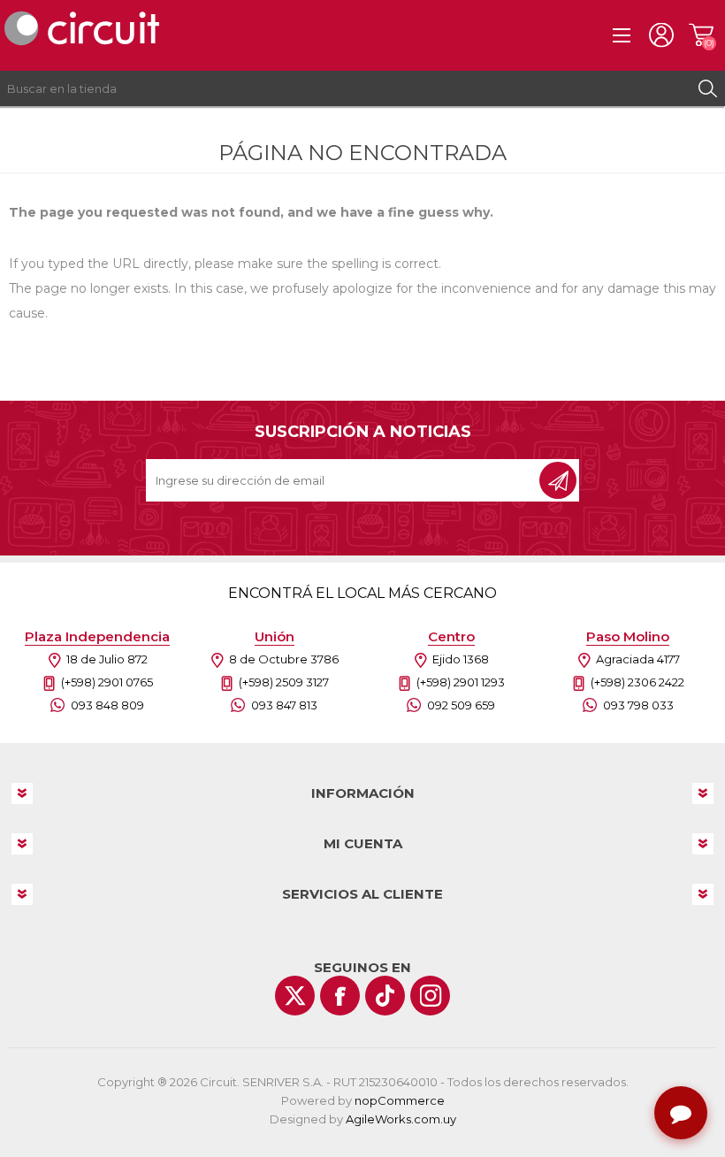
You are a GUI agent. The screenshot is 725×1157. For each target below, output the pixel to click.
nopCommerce (400, 1100)
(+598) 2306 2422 (637, 682)
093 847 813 (284, 705)
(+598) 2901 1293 (460, 682)
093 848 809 (107, 705)
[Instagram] (430, 995)
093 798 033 (638, 705)
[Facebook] (340, 995)
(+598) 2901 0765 (107, 682)
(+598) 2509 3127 (284, 682)
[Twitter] (295, 995)
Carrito (701, 35)
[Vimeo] (385, 995)
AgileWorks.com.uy (401, 1119)
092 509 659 (461, 705)
